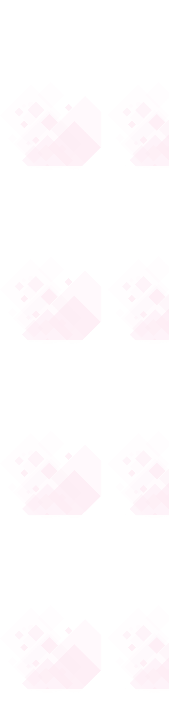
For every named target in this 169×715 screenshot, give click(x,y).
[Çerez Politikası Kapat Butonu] (83, 673)
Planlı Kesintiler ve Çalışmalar (107, 616)
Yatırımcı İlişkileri (22, 607)
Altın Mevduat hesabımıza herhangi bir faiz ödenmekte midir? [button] (117, 461)
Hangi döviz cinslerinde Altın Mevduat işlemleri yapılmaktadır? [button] (116, 535)
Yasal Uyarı (110, 690)
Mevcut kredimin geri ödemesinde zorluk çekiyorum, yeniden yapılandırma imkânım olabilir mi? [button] (117, 207)
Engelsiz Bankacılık (23, 634)
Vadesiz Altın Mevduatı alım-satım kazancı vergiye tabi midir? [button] (117, 422)
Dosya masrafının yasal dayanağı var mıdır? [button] (118, 76)
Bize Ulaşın (18, 598)
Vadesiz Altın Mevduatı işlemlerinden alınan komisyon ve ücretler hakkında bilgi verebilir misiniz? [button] (119, 396)
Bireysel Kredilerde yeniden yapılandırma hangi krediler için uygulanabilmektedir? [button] (114, 178)
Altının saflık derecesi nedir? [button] (112, 441)
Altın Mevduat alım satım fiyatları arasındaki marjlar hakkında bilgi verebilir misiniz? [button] (116, 510)
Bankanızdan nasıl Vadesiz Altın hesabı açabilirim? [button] (114, 322)
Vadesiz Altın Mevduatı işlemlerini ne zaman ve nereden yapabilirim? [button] (119, 371)
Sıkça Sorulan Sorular (25, 616)
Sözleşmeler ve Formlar (134, 690)
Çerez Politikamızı (48, 694)
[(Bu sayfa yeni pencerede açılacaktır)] (20, 585)
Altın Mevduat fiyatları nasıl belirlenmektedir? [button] (111, 484)
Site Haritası (19, 643)
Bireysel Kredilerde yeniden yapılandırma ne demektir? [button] (111, 153)
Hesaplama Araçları (101, 607)
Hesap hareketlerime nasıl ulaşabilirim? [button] (110, 286)
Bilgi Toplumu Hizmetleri (27, 626)
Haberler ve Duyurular (103, 598)
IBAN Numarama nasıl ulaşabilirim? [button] (116, 266)
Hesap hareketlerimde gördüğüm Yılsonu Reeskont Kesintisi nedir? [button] (116, 232)
